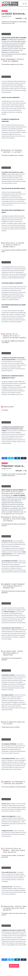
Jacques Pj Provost (6, 16)
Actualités (4, 463)
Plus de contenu (14, 965)
